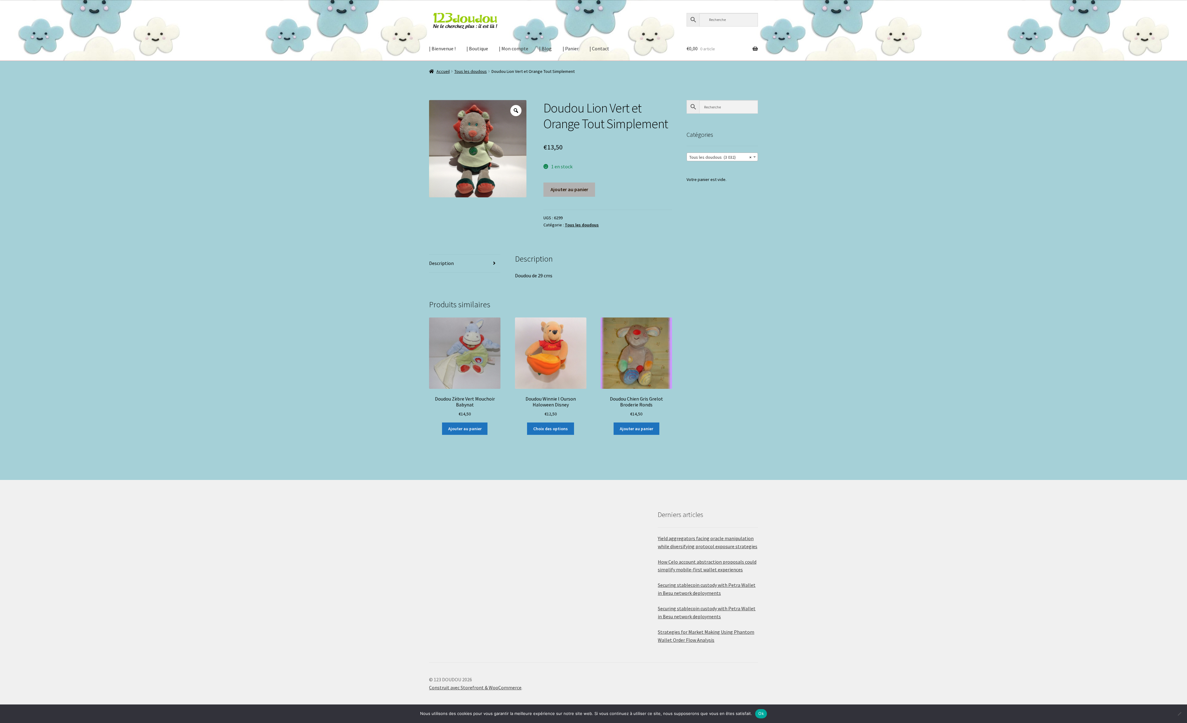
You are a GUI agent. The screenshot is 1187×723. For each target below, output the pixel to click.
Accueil (443, 71)
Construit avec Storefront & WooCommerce (475, 687)
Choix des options (550, 428)
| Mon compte (513, 48)
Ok (761, 713)
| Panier (571, 48)
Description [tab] (441, 263)
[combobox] (722, 157)
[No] (1179, 714)
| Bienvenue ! (442, 48)
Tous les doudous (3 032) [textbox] (720, 157)
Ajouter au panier (569, 189)
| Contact (599, 48)
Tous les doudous (470, 71)
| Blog (545, 48)
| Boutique (477, 48)
